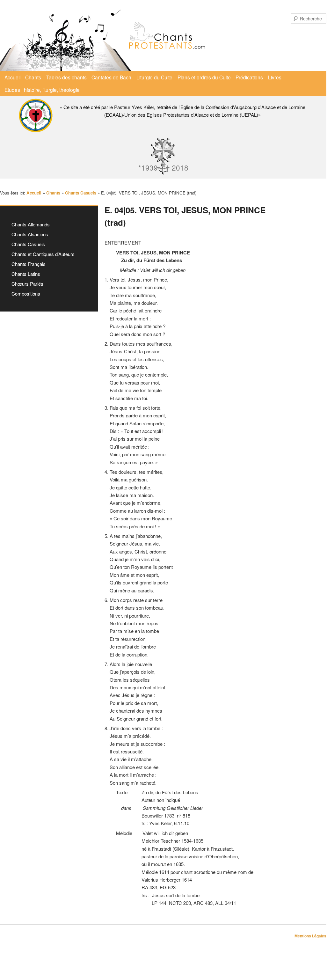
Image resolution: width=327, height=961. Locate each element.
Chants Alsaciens (29, 234)
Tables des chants (66, 77)
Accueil (12, 77)
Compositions (25, 293)
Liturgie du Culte (154, 77)
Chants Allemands (30, 224)
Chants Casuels (28, 244)
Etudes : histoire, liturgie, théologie (42, 89)
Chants (33, 77)
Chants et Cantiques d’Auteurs (43, 254)
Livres (274, 77)
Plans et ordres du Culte (204, 77)
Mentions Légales (310, 936)
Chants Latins (25, 273)
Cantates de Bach (111, 77)
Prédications (249, 77)
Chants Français (28, 263)
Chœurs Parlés (27, 283)
